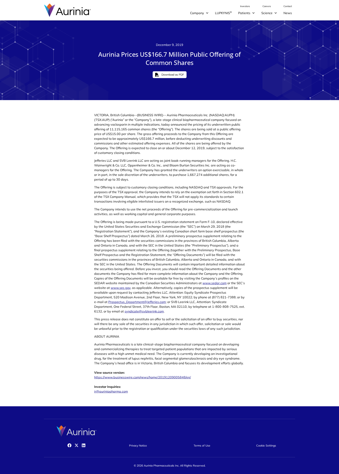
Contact (287, 6)
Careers (266, 6)
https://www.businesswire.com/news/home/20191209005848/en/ (142, 377)
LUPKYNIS (223, 13)
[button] (199, 13)
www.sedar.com (214, 283)
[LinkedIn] (83, 445)
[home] (67, 10)
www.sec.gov (120, 288)
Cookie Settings (266, 445)
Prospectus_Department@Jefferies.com (137, 302)
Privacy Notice (138, 445)
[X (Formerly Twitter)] (76, 445)
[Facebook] (69, 445)
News (287, 13)
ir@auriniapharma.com (111, 391)
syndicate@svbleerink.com (144, 311)
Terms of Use (202, 445)
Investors (245, 6)
